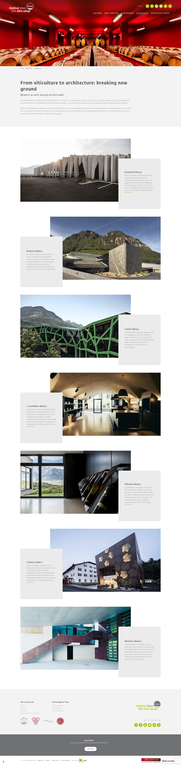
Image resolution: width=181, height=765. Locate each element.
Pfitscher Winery (133, 484)
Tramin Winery (132, 329)
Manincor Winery (133, 641)
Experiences (142, 13)
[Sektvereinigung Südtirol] (24, 721)
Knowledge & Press (160, 13)
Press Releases (57, 706)
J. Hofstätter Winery (37, 406)
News (140, 6)
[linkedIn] (156, 6)
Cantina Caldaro (34, 562)
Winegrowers (127, 13)
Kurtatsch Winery (133, 172)
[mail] (170, 6)
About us (23, 706)
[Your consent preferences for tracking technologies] (3, 761)
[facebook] (152, 6)
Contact (23, 708)
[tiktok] (165, 6)
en (152, 720)
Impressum (41, 760)
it (149, 720)
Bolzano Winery (34, 251)
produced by (75, 760)
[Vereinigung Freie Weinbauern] (60, 721)
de (145, 720)
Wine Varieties (112, 13)
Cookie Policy (55, 760)
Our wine (97, 13)
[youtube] (161, 6)
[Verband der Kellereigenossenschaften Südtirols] (36, 721)
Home (22, 68)
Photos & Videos (58, 711)
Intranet (23, 711)
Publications (56, 708)
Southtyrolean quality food (29, 713)
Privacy (47, 760)
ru (160, 720)
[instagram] (147, 6)
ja (156, 720)
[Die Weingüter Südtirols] (49, 721)
